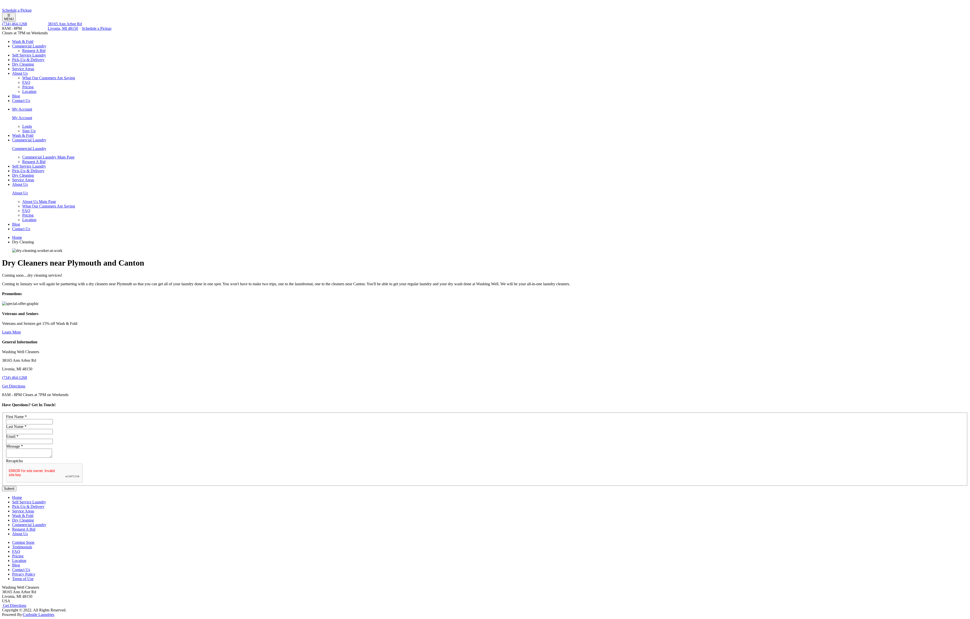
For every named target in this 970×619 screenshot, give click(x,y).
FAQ (26, 82)
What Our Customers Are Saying (48, 78)
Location (29, 91)
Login (27, 126)
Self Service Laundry (29, 55)
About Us (20, 73)
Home (17, 237)
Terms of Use (23, 579)
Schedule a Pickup (17, 10)
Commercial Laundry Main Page (48, 157)
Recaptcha (14, 461)
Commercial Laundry (29, 46)
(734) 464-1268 (14, 24)
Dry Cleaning (23, 64)
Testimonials (22, 547)
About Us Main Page (39, 201)
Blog (16, 96)
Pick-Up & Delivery (28, 60)
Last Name (16, 426)
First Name (16, 417)
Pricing (28, 87)
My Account (22, 109)
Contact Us (21, 100)
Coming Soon (23, 542)
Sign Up (29, 131)
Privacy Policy (23, 574)
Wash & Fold (22, 41)
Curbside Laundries (38, 614)
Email (12, 436)
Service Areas (23, 69)
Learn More (11, 332)
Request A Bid (33, 50)
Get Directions (13, 386)
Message (14, 446)
